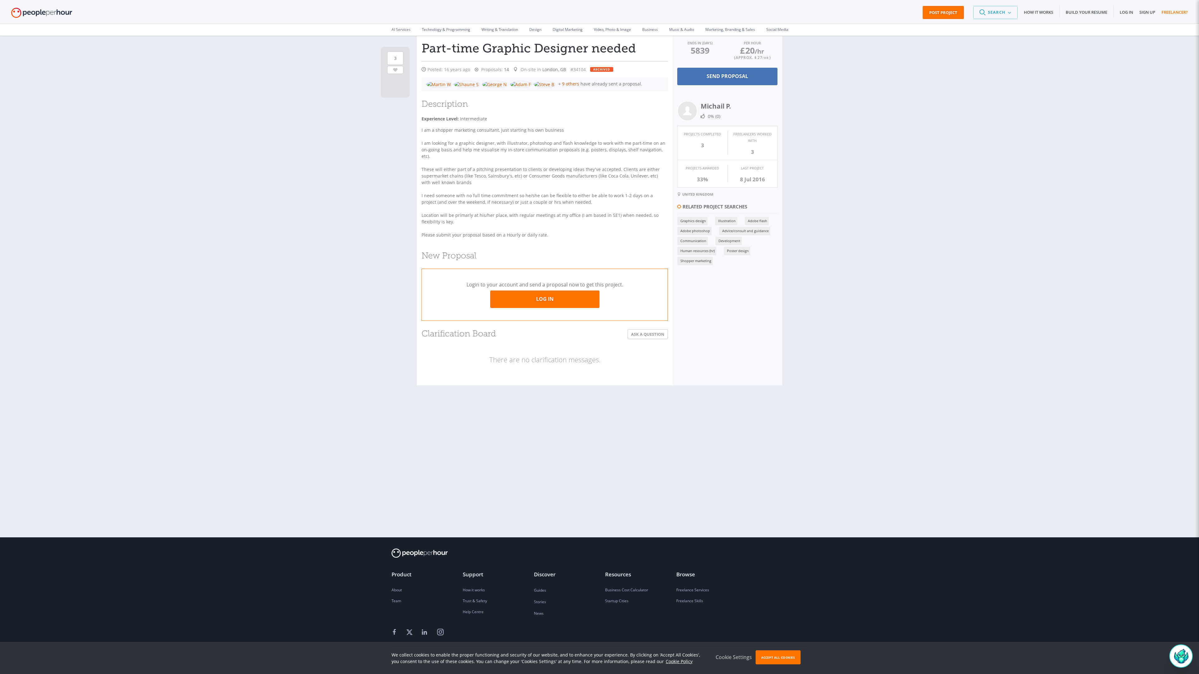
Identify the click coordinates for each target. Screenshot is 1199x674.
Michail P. (716, 106)
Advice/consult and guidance (745, 230)
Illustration (727, 220)
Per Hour (752, 43)
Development (729, 240)
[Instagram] (440, 632)
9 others (570, 84)
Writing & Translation (499, 29)
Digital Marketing (568, 29)
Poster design (738, 250)
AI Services (401, 29)
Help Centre (473, 611)
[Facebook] (395, 632)
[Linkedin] (425, 632)
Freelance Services (692, 590)
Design (535, 29)
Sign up (1147, 12)
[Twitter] (410, 632)
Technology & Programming (446, 29)
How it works (1038, 12)
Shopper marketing (695, 260)
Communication (693, 240)
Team (396, 600)
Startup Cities (617, 600)
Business (650, 29)
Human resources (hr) (697, 250)
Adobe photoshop (695, 230)
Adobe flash (757, 220)
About (397, 590)
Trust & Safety (475, 600)
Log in (1126, 12)
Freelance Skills (689, 600)
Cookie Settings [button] (734, 657)
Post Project (943, 12)
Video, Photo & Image (612, 29)
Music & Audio (681, 29)
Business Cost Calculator (626, 590)
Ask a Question (647, 334)
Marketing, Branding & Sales (730, 29)
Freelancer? (1175, 12)
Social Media (777, 29)
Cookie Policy (679, 661)
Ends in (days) (700, 43)
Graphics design (693, 220)
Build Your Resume (1086, 12)
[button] (995, 12)
